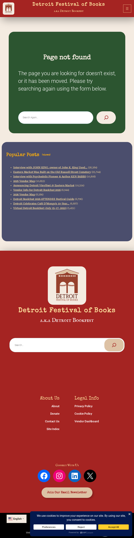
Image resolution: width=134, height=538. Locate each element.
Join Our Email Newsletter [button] (67, 492)
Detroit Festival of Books (68, 4)
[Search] (106, 117)
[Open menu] (127, 8)
